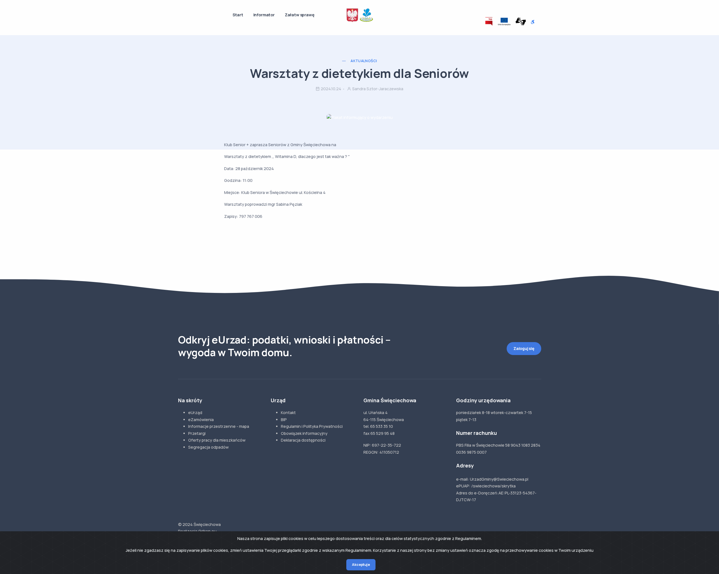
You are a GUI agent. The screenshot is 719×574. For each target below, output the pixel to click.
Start (238, 14)
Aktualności (364, 60)
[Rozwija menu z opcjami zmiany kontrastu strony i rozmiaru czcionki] (532, 22)
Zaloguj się (523, 348)
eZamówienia (201, 419)
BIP (284, 419)
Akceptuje (361, 564)
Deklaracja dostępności (303, 440)
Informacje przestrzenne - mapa (218, 426)
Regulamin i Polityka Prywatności (312, 426)
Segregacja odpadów (208, 447)
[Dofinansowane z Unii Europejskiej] (504, 21)
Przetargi (197, 433)
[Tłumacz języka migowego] (520, 21)
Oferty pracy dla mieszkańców (216, 440)
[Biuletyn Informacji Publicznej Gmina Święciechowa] (489, 21)
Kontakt (288, 412)
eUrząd (195, 412)
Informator (264, 14)
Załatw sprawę (300, 14)
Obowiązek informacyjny (304, 433)
